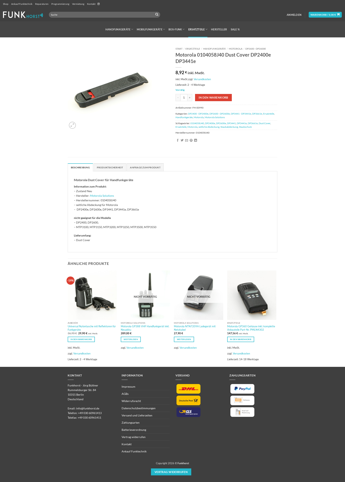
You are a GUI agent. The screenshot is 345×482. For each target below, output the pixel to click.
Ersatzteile (196, 29)
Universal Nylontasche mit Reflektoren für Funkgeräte (92, 328)
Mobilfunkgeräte (149, 29)
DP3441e (242, 123)
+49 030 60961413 (90, 413)
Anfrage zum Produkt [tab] (145, 167)
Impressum (128, 386)
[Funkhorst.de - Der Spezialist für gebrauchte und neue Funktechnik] (23, 14)
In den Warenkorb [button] (81, 339)
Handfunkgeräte (118, 29)
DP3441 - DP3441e (241, 113)
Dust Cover (264, 123)
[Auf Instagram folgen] (98, 4)
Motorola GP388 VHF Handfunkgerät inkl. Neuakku (145, 328)
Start (178, 48)
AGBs (125, 393)
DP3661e (257, 113)
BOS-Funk (175, 29)
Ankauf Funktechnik (21, 4)
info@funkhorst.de (87, 408)
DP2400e (210, 123)
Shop (5, 4)
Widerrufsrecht (131, 401)
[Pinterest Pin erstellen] (191, 140)
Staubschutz (245, 127)
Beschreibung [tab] (80, 167)
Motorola (235, 48)
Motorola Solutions (215, 117)
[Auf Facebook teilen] (177, 140)
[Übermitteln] (157, 15)
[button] (294, 14)
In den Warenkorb (213, 97)
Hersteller (219, 29)
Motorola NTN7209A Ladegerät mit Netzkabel (195, 328)
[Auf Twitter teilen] (182, 140)
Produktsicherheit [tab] (110, 167)
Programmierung (60, 4)
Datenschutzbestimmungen (139, 408)
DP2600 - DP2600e (255, 48)
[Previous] (68, 318)
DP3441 (231, 123)
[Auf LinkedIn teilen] (195, 140)
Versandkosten (202, 79)
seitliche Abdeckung (208, 127)
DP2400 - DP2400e (198, 113)
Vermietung (78, 4)
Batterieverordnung (134, 429)
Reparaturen (42, 4)
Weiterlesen (131, 339)
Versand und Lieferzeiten (137, 415)
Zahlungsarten (131, 422)
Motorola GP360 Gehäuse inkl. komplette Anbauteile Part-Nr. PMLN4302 (251, 328)
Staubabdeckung (229, 127)
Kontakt (91, 4)
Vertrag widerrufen (134, 437)
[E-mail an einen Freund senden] (186, 140)
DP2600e (221, 123)
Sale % (235, 29)
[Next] (276, 318)
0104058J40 (197, 123)
